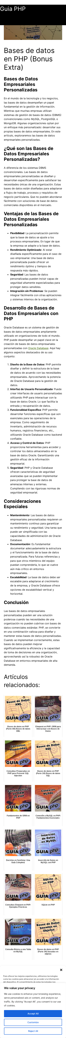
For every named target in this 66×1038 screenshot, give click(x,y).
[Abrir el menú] (2, 23)
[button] (61, 969)
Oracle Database (38, 348)
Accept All (33, 1013)
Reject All (33, 1031)
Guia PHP (13, 8)
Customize (33, 1022)
